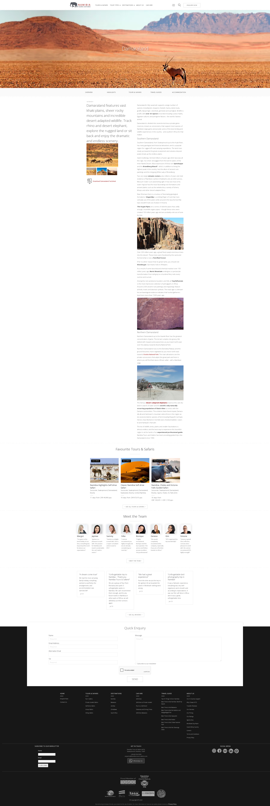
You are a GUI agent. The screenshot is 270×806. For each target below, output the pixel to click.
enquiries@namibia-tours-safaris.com (136, 756)
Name (51, 635)
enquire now (192, 5)
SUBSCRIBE (43, 765)
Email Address (54, 643)
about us (140, 5)
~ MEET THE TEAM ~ (135, 561)
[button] (115, 5)
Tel (50, 659)
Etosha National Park (151, 354)
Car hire (149, 5)
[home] (80, 4)
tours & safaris (101, 5)
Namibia (90, 102)
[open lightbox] (102, 155)
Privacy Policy (172, 804)
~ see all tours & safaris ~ (135, 507)
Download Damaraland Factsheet (104, 181)
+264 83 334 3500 (136, 754)
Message (138, 635)
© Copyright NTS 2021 (136, 800)
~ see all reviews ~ (135, 615)
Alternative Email (55, 651)
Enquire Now (64, 699)
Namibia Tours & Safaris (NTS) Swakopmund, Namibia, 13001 (136, 750)
